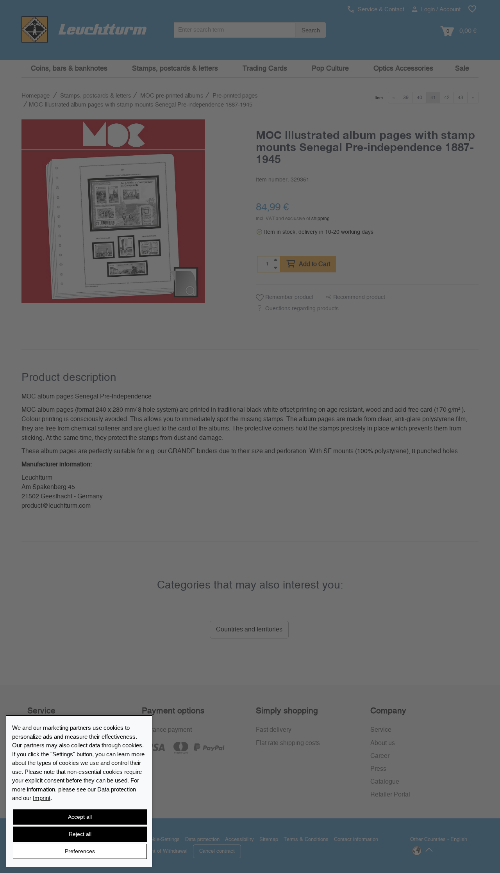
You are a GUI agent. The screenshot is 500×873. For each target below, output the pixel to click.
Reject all (80, 834)
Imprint (41, 798)
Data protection (116, 789)
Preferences (80, 851)
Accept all (80, 817)
